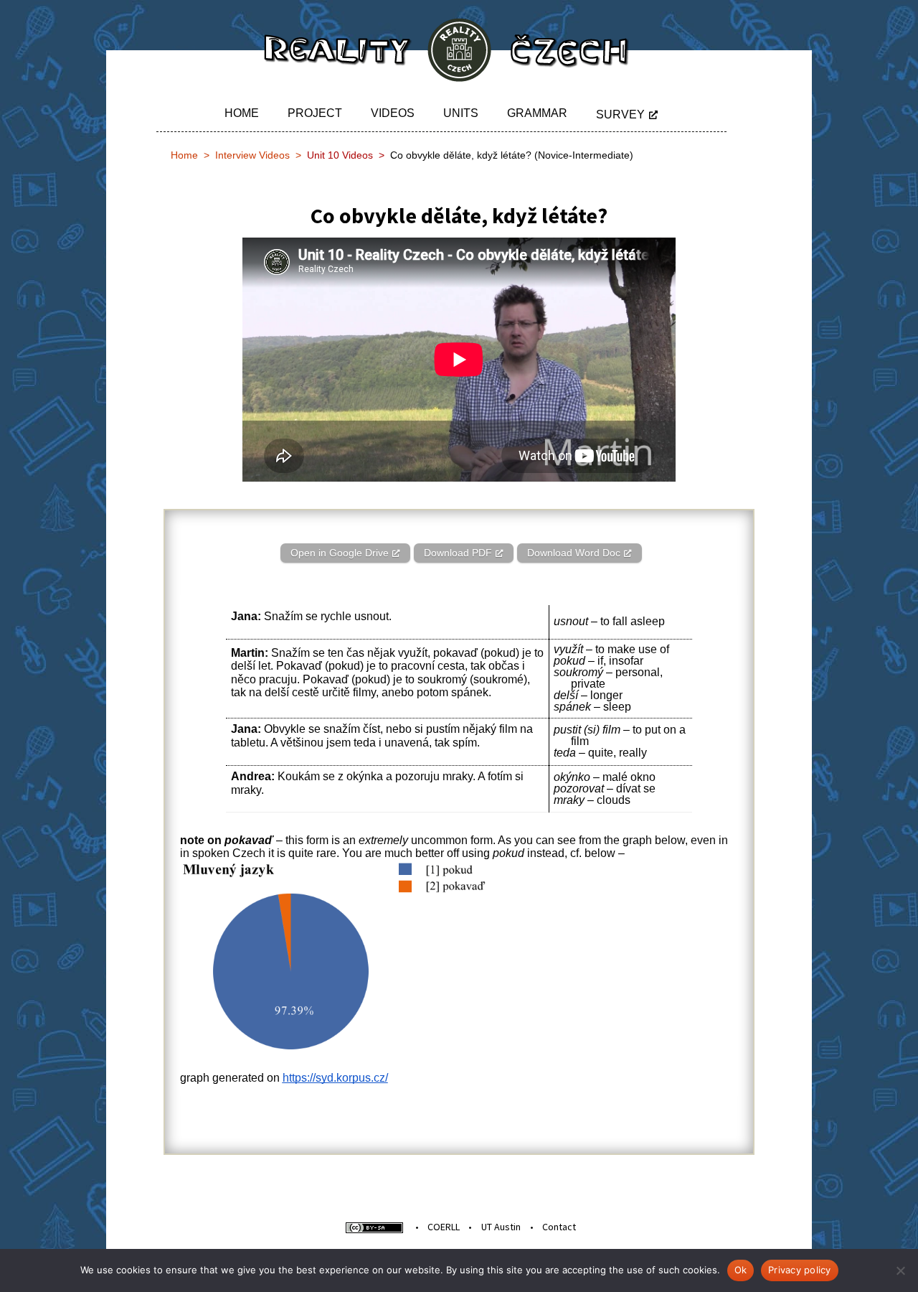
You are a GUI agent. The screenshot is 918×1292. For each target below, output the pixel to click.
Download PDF (458, 552)
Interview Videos (252, 155)
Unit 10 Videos (340, 155)
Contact (559, 1226)
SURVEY (620, 114)
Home (241, 113)
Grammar (537, 113)
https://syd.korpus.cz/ (335, 1078)
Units (460, 113)
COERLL (443, 1226)
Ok (740, 1269)
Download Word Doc (573, 552)
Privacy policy (799, 1269)
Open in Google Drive (339, 552)
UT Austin (501, 1226)
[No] (900, 1270)
